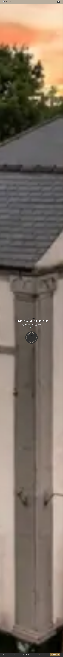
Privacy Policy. (42, 655)
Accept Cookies (55, 655)
